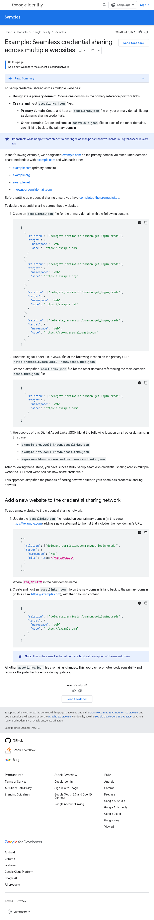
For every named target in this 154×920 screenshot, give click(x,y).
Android (109, 781)
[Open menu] (6, 5)
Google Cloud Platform (19, 871)
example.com (71, 155)
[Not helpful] (146, 32)
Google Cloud (112, 813)
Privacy (21, 901)
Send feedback (133, 43)
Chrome (109, 788)
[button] (77, 78)
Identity (35, 5)
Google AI (11, 878)
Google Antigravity (116, 807)
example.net (21, 182)
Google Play (111, 820)
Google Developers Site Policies (113, 716)
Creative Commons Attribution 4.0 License (113, 712)
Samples (12, 17)
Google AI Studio (114, 801)
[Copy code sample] (146, 222)
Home (8, 32)
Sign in (144, 4)
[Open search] (104, 4)
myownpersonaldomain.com (32, 189)
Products (22, 32)
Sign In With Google (67, 788)
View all (109, 826)
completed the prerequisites (99, 198)
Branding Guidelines (17, 794)
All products (12, 884)
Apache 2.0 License (59, 716)
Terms (9, 901)
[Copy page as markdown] (92, 50)
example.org (21, 175)
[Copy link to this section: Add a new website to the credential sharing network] (125, 500)
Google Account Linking (69, 804)
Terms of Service (15, 781)
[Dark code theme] (139, 222)
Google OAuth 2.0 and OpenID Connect (73, 796)
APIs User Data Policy (18, 788)
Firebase (109, 794)
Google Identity (41, 32)
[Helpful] (140, 32)
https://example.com (27, 523)
